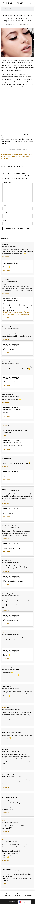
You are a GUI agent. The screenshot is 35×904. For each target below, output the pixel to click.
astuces (4, 156)
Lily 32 (4, 425)
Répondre (5, 257)
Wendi (4, 708)
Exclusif (21, 156)
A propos (11, 901)
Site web (5, 220)
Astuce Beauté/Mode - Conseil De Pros (17, 154)
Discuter (17, 895)
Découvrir (6, 895)
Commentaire (7, 182)
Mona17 (4, 840)
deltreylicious (6, 796)
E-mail (4, 213)
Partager (28, 895)
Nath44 (4, 279)
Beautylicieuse (9, 262)
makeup (28, 156)
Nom (4, 205)
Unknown (5, 633)
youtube (4, 158)
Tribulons (5, 821)
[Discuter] (17, 893)
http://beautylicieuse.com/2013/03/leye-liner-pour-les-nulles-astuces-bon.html (16, 313)
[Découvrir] (6, 893)
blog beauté (13, 156)
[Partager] (28, 893)
